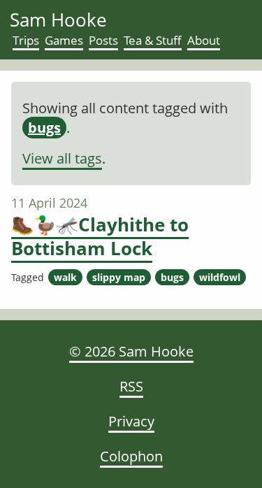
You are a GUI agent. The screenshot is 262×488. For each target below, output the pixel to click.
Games (64, 40)
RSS (131, 386)
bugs (44, 127)
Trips (26, 40)
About (203, 40)
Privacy (131, 421)
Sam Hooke (58, 19)
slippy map (118, 277)
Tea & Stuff (153, 40)
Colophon (131, 456)
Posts (103, 40)
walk (65, 277)
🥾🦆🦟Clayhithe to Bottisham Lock (100, 236)
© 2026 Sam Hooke (131, 351)
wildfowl (219, 277)
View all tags (62, 158)
